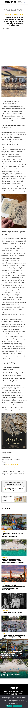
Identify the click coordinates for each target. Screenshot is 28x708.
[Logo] (14, 2)
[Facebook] (12, 688)
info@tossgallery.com (11, 464)
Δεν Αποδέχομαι (18, 705)
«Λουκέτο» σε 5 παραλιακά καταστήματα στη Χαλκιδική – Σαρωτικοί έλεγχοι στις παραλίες (12, 560)
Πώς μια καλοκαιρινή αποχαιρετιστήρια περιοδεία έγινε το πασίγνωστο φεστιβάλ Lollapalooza (13, 587)
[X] (17, 688)
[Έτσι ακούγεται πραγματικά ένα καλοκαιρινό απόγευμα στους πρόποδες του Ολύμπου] (14, 522)
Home (5, 9)
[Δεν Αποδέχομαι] (26, 701)
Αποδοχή (9, 705)
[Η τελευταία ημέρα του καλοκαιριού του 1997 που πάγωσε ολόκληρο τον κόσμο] (14, 624)
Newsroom (4, 557)
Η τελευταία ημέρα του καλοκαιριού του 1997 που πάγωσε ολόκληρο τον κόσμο (13, 636)
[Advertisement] (14, 51)
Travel (3, 531)
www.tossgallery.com (14, 467)
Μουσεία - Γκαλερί (18, 14)
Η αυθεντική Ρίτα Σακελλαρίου (11, 612)
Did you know (4, 583)
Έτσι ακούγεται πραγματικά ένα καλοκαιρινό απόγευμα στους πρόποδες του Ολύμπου (12, 535)
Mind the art (11, 9)
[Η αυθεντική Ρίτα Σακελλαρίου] (14, 601)
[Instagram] (14, 688)
